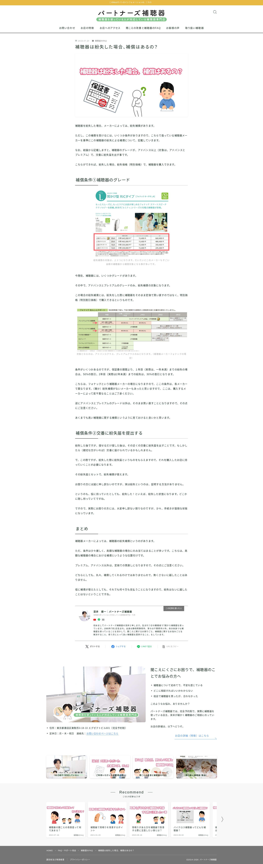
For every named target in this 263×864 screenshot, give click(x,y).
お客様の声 (173, 28)
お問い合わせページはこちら (102, 733)
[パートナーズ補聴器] (131, 13)
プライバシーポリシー (80, 860)
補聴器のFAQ (101, 41)
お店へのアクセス (110, 28)
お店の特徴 (87, 28)
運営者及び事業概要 (55, 860)
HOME (50, 851)
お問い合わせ (67, 28)
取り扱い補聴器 (194, 28)
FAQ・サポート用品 (67, 851)
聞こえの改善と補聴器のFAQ (143, 28)
